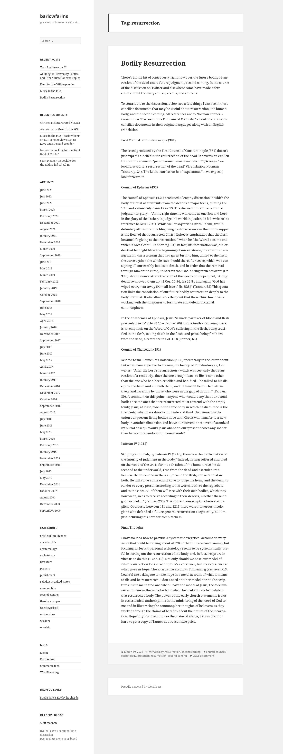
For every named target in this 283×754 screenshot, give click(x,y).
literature (46, 562)
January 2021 (48, 236)
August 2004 (47, 497)
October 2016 (48, 399)
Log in (44, 653)
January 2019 (48, 288)
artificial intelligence (53, 536)
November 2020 (50, 242)
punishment (47, 575)
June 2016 (46, 425)
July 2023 (46, 196)
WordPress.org (49, 672)
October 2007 (48, 491)
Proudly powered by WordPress (141, 686)
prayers (45, 568)
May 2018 (46, 314)
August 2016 (47, 412)
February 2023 (49, 216)
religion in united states (55, 581)
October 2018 (48, 294)
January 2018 (48, 327)
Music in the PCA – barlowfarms (60, 136)
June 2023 (46, 203)
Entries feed (47, 659)
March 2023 (47, 209)
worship (45, 627)
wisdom (45, 621)
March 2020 (47, 249)
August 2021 (47, 229)
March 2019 (47, 275)
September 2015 (50, 465)
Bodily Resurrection (52, 97)
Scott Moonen (48, 160)
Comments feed (50, 666)
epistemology (48, 549)
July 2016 (46, 419)
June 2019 (46, 262)
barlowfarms (54, 16)
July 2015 (46, 471)
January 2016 (48, 451)
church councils (216, 652)
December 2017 (50, 334)
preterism (143, 655)
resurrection (48, 588)
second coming (49, 594)
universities (47, 614)
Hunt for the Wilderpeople (57, 84)
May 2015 (46, 478)
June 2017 (46, 353)
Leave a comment (203, 655)
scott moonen (48, 723)
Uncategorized (49, 608)
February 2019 (49, 281)
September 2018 (50, 301)
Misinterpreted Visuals (65, 122)
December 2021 (50, 222)
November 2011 (50, 484)
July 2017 (46, 347)
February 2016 (49, 445)
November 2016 (50, 393)
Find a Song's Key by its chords (59, 697)
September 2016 (50, 406)
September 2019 (50, 255)
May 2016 (46, 432)
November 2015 (50, 458)
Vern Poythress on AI (53, 67)
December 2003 (50, 504)
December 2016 (50, 386)
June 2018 (46, 308)
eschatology (47, 555)
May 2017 (46, 360)
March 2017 (47, 373)
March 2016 (47, 438)
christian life (48, 542)
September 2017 (50, 340)
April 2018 (46, 321)
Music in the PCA (50, 91)
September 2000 (50, 510)
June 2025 (46, 190)
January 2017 (48, 379)
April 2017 (46, 366)
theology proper (50, 601)
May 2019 (46, 268)
